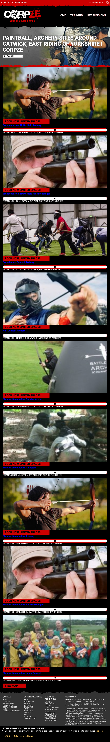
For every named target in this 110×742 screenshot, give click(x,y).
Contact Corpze (10, 707)
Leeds (26, 700)
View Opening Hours (96, 2)
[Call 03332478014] (107, 3)
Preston (27, 713)
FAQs (5, 709)
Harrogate (28, 711)
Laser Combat (50, 704)
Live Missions (96, 15)
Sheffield (27, 703)
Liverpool (28, 705)
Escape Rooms (51, 721)
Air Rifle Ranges (51, 715)
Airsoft (48, 706)
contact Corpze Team (14, 2)
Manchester (29, 701)
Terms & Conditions (11, 711)
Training (76, 15)
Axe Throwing (50, 717)
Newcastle (28, 707)
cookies (99, 731)
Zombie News (8, 705)
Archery (48, 711)
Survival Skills (51, 719)
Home (62, 15)
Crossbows (50, 713)
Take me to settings (23, 736)
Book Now (23, 121)
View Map (11, 685)
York (26, 709)
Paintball (48, 702)
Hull (25, 715)
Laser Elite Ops (51, 709)
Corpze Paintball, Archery (55, 15)
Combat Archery (52, 708)
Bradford (28, 716)
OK (7, 736)
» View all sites (30, 718)
